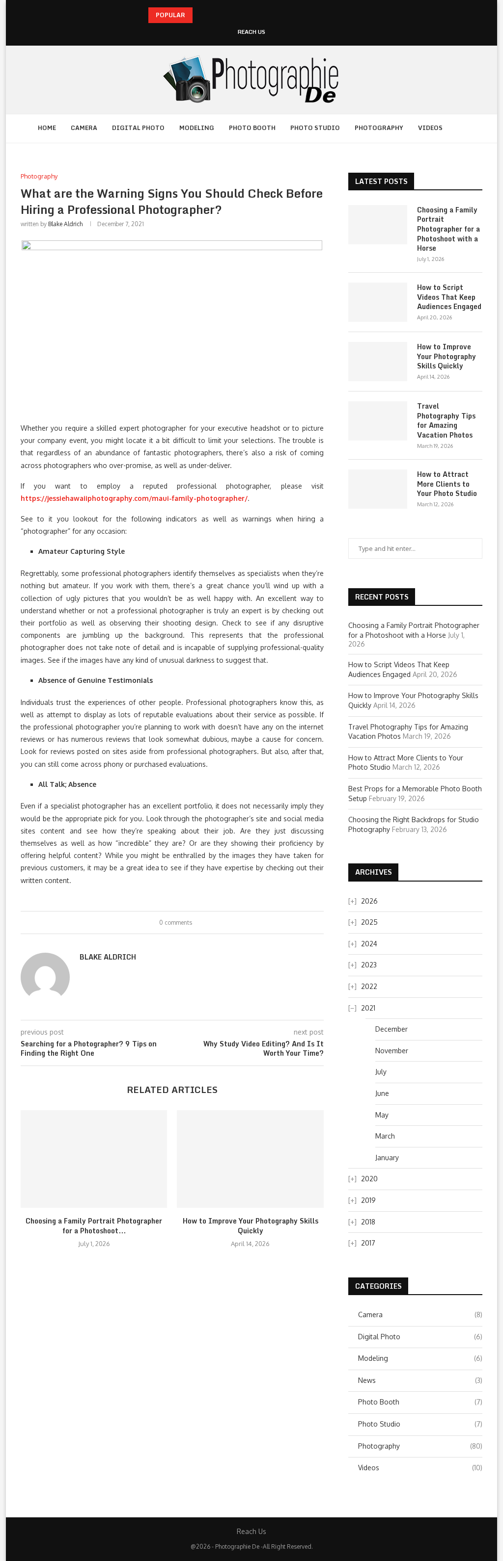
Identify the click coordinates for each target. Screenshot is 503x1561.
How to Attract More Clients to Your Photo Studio (447, 483)
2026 (369, 901)
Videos (430, 127)
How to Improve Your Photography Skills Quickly (250, 1225)
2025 (369, 922)
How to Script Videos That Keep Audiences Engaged (449, 297)
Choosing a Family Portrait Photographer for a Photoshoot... (94, 1225)
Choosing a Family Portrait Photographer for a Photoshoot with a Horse (448, 229)
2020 (369, 1178)
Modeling (196, 127)
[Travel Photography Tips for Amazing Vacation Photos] (377, 421)
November (391, 1050)
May (382, 1115)
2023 (369, 965)
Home (47, 127)
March (385, 1136)
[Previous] (201, 15)
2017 (368, 1243)
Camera (84, 127)
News (420, 1380)
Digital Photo (138, 127)
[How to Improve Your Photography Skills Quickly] (250, 1159)
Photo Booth (252, 127)
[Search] (468, 128)
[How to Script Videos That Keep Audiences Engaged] (377, 302)
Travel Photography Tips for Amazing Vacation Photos (446, 420)
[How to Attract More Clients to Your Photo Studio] (377, 489)
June (382, 1093)
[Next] (214, 15)
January (387, 1157)
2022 (369, 986)
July (381, 1071)
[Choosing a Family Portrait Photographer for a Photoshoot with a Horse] (94, 1159)
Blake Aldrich (65, 224)
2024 (369, 943)
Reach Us (251, 32)
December (391, 1029)
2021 (368, 1008)
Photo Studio (315, 127)
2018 (368, 1222)
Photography (379, 127)
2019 (368, 1200)
